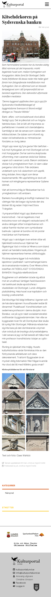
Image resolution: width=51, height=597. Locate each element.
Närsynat (45, 27)
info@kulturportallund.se (28, 573)
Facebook (21, 583)
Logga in (20, 586)
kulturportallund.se (25, 569)
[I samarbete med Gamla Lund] (36, 587)
